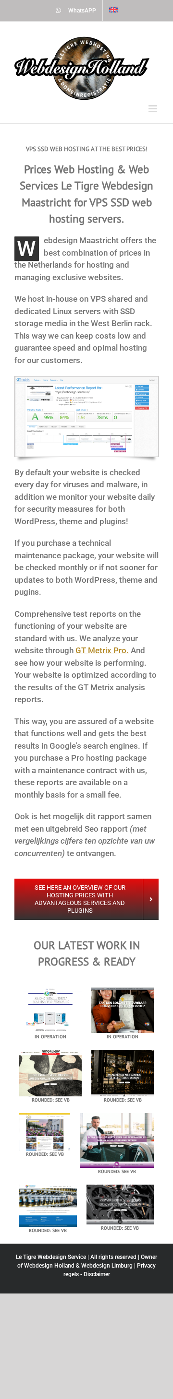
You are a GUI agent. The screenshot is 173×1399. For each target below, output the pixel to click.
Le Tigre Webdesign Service (51, 1257)
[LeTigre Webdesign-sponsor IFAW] (86, 380)
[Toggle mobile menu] (153, 109)
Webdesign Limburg (107, 1265)
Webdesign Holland (49, 1265)
